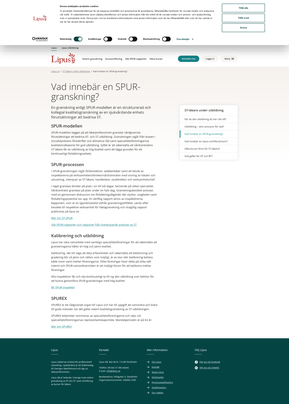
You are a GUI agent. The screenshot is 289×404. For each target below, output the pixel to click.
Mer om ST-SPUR (62, 218)
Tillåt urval (243, 18)
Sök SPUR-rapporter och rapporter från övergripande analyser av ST (94, 224)
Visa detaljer (183, 39)
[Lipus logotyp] (63, 58)
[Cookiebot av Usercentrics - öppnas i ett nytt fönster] (40, 39)
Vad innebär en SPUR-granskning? (204, 134)
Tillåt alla (243, 8)
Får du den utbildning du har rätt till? (205, 119)
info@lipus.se (113, 370)
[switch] (108, 39)
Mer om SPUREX (61, 326)
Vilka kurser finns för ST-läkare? (202, 148)
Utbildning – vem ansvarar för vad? (204, 126)
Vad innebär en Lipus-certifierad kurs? (206, 141)
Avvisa (243, 27)
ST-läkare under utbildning (204, 110)
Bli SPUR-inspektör (63, 287)
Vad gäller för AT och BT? (199, 156)
